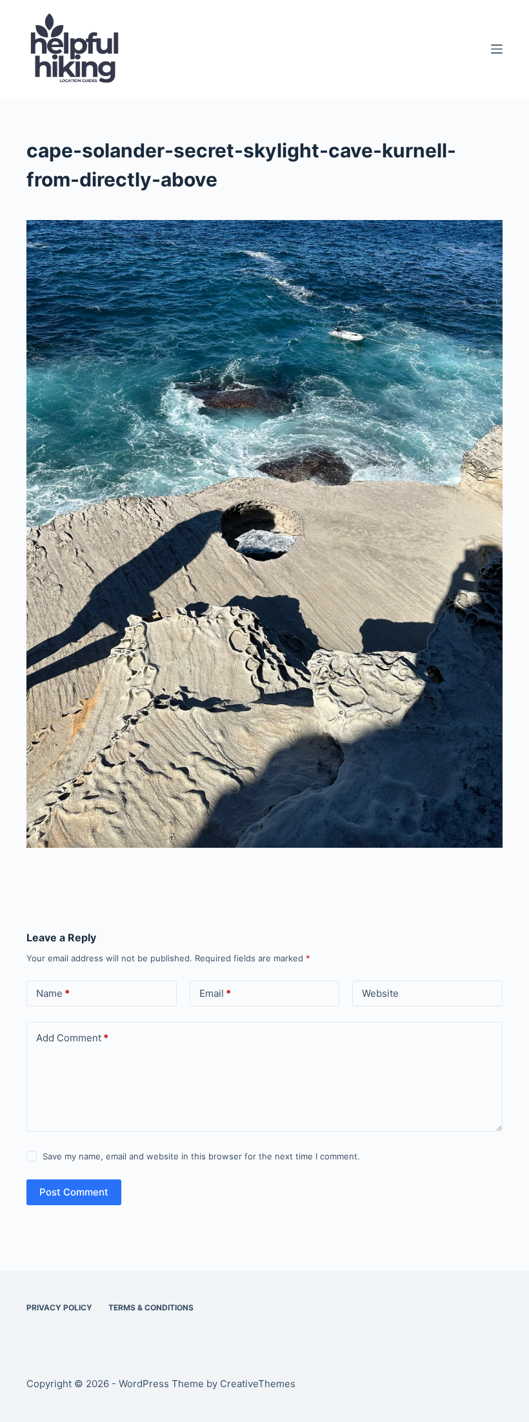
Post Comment (73, 1192)
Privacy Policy (59, 1307)
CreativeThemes (257, 1383)
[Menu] (497, 49)
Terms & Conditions (151, 1307)
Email (215, 993)
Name (53, 993)
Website (380, 993)
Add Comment (72, 1038)
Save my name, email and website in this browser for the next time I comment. (201, 1156)
